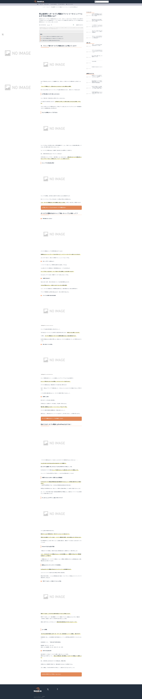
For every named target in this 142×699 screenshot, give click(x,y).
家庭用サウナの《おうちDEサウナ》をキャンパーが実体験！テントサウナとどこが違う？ (97, 76)
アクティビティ (46, 4)
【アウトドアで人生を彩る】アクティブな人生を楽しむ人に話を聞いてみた (97, 51)
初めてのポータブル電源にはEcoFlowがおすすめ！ (51, 40)
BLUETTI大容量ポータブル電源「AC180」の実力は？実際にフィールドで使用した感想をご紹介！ (97, 87)
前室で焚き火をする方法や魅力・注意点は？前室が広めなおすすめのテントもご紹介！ (97, 20)
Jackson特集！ (94, 61)
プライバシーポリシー (37, 696)
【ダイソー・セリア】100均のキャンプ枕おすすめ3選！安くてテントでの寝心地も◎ (97, 37)
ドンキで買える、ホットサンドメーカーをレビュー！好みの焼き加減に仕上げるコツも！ (97, 26)
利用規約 (43, 696)
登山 (37, 4)
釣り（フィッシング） (69, 4)
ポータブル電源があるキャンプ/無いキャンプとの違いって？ (53, 38)
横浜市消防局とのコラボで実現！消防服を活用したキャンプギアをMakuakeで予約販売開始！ (97, 82)
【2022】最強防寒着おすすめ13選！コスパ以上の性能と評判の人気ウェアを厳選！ (97, 15)
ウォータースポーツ (54, 4)
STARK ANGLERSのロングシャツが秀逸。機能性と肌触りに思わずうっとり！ (97, 93)
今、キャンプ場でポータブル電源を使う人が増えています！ (53, 36)
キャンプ (41, 4)
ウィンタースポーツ (61, 4)
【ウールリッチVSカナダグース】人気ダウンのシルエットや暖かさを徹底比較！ (97, 31)
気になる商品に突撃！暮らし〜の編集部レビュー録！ (97, 56)
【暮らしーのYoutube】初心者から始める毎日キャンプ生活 (97, 45)
